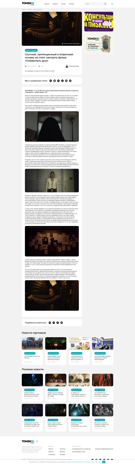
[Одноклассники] (62, 81)
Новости (46, 4)
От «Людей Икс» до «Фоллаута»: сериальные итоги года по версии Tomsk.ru (101, 394)
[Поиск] (105, 4)
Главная (24, 9)
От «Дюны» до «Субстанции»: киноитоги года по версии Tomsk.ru (78, 394)
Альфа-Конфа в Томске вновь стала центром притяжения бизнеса (54, 357)
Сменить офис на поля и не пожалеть (32, 357)
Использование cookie (78, 451)
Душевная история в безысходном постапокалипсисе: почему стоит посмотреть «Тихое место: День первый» (79, 424)
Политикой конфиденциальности (75, 462)
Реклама (71, 4)
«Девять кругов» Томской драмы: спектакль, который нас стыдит (55, 394)
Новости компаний (30, 353)
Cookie (37, 462)
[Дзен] (66, 81)
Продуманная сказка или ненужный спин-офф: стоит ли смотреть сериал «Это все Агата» (32, 424)
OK (104, 462)
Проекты (55, 4)
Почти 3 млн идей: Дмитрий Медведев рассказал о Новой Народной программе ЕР (102, 357)
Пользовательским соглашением (93, 462)
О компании (51, 454)
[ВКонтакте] (51, 81)
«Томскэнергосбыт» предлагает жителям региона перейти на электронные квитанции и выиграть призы (78, 357)
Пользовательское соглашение (81, 449)
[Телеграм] (58, 81)
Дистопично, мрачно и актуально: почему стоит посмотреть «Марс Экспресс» (101, 424)
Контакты (62, 449)
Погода (63, 4)
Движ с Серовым (37, 9)
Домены (62, 451)
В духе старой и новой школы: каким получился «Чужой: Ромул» (55, 424)
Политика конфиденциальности (104, 449)
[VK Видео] (54, 81)
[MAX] (70, 81)
